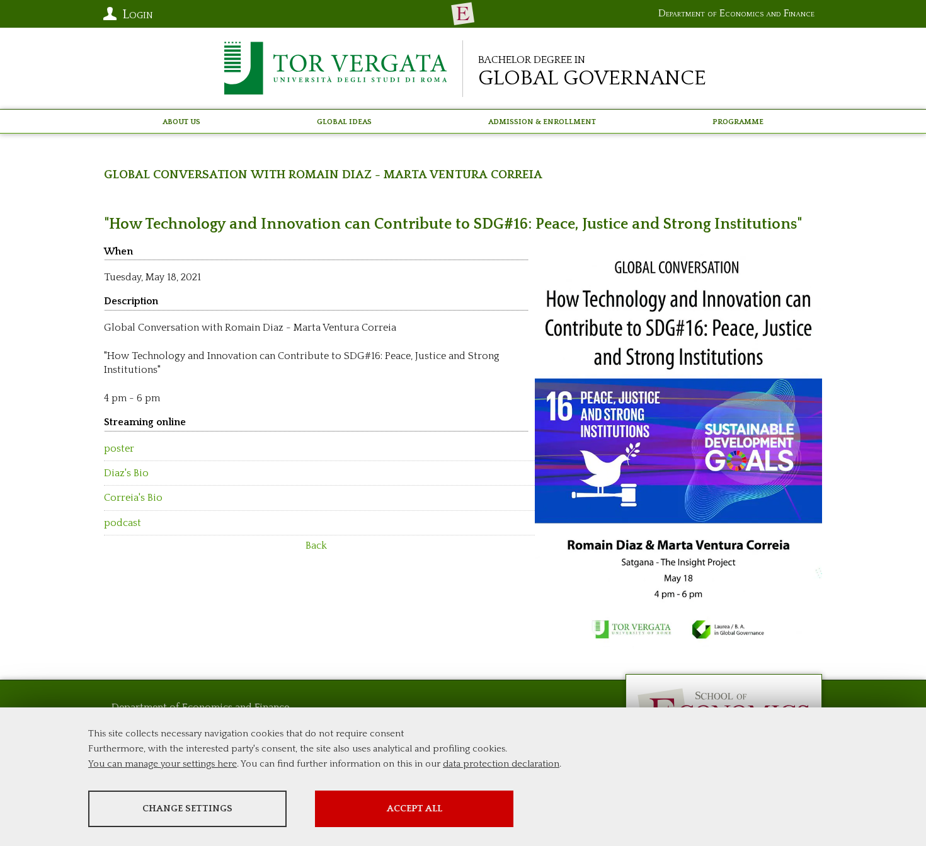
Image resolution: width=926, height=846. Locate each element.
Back (316, 545)
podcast (122, 523)
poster (119, 448)
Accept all (414, 808)
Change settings (187, 808)
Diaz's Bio (126, 473)
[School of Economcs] (463, 13)
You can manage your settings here (162, 763)
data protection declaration (501, 763)
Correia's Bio (133, 497)
